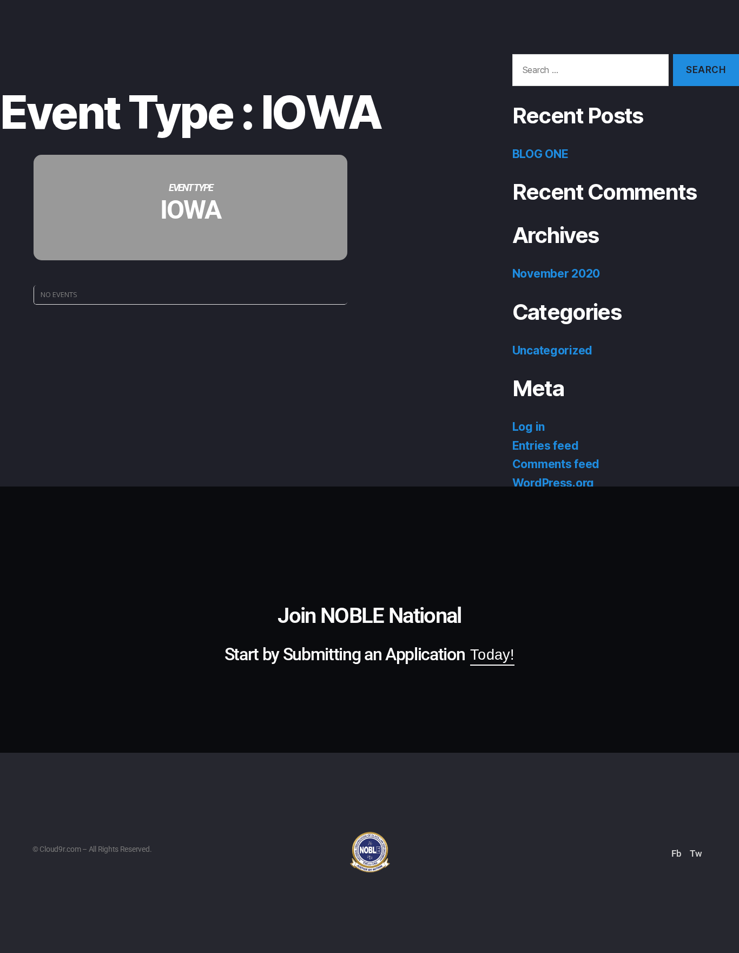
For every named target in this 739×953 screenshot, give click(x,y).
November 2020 (556, 273)
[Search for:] (588, 72)
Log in (528, 426)
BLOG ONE (540, 154)
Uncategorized (552, 350)
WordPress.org (553, 483)
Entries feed (545, 445)
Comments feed (556, 464)
